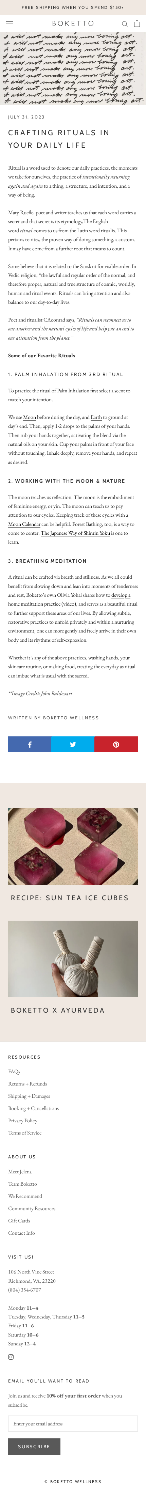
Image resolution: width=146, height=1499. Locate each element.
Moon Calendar (24, 524)
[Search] (125, 23)
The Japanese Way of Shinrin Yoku (75, 532)
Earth (96, 417)
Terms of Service (24, 1132)
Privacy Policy (22, 1120)
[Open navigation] (9, 23)
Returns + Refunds (27, 1083)
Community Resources (31, 1208)
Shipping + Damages (29, 1095)
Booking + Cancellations (33, 1108)
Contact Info (21, 1232)
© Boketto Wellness (73, 1481)
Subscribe (34, 1446)
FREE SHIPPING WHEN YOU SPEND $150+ (73, 7)
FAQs (14, 1071)
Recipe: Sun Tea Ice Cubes (70, 898)
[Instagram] (11, 1356)
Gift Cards (19, 1220)
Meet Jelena (20, 1171)
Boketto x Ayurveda (58, 1010)
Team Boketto (22, 1183)
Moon (29, 417)
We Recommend (25, 1196)
